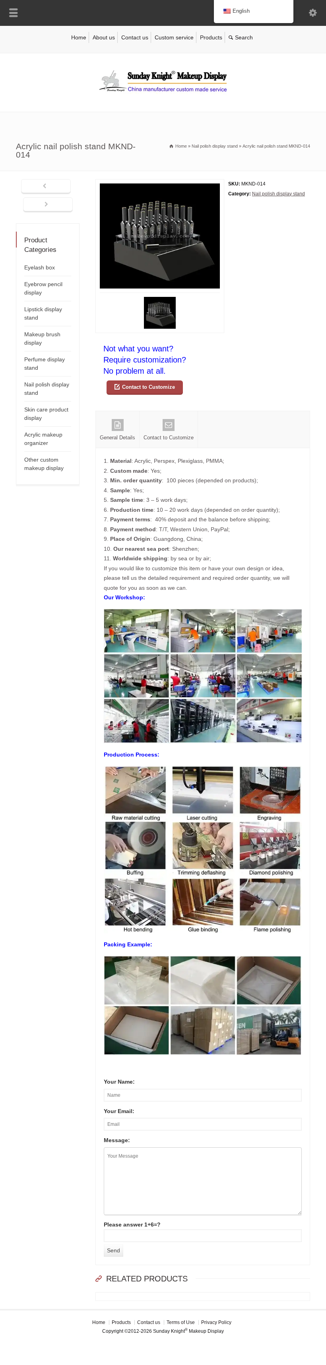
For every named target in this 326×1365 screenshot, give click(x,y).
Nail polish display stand (278, 194)
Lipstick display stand (43, 313)
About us (104, 37)
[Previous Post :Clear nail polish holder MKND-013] (46, 186)
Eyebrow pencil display (43, 288)
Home (78, 37)
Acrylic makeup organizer (43, 438)
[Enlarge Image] (160, 184)
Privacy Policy (216, 1322)
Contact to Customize (148, 387)
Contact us (134, 37)
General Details (117, 438)
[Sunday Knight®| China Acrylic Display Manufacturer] (163, 95)
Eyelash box (39, 267)
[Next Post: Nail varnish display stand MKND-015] (48, 205)
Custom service (174, 37)
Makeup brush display (42, 338)
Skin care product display (46, 413)
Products (211, 37)
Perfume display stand (44, 363)
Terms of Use (181, 1322)
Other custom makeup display (44, 463)
